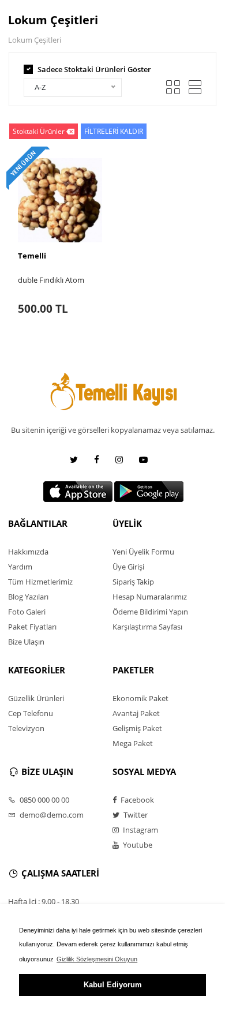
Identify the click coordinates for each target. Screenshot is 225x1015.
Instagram (139, 829)
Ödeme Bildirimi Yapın (150, 611)
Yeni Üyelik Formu (143, 551)
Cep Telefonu (30, 713)
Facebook (136, 799)
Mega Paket (132, 743)
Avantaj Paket (136, 713)
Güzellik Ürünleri (36, 698)
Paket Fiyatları (32, 626)
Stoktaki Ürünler (39, 131)
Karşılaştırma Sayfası (147, 626)
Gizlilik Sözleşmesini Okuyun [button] (97, 959)
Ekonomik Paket (140, 698)
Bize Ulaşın (26, 641)
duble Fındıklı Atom (51, 280)
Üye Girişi (128, 566)
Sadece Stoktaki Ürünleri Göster (94, 69)
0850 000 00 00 (43, 799)
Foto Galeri (27, 611)
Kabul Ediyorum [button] (113, 984)
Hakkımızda (28, 551)
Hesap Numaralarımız (149, 596)
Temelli (32, 255)
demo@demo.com (51, 814)
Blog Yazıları (28, 596)
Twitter (135, 814)
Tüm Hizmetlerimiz (40, 581)
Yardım (20, 566)
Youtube (136, 844)
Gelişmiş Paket (137, 728)
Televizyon (26, 728)
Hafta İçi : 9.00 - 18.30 (43, 901)
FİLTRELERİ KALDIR (113, 131)
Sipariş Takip (133, 581)
